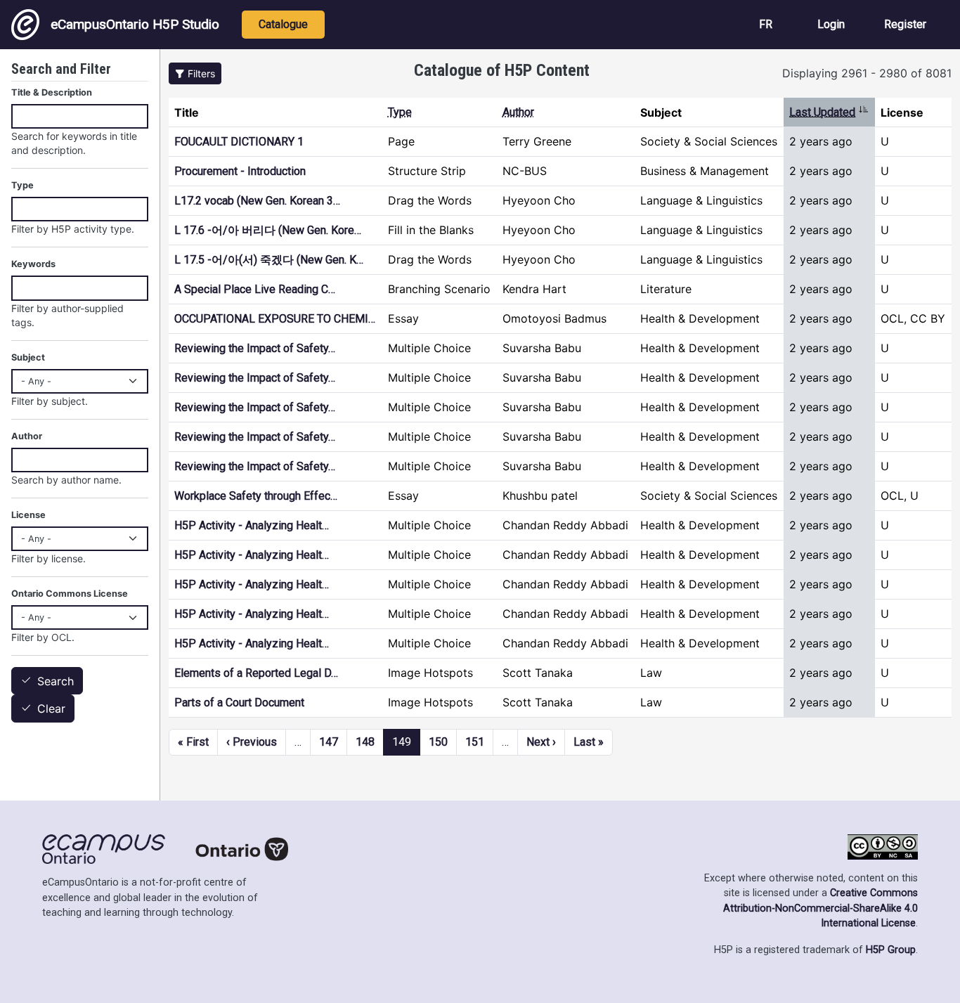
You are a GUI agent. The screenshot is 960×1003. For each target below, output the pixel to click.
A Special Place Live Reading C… (254, 289)
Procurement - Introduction (240, 171)
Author (518, 112)
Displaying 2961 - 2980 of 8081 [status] (867, 73)
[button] (195, 73)
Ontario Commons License (69, 593)
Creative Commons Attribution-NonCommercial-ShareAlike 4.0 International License (820, 908)
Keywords (33, 264)
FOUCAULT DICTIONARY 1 (239, 141)
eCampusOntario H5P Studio (135, 24)
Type (400, 112)
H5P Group (891, 950)
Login (831, 24)
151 (474, 742)
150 (438, 742)
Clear (51, 709)
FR (765, 24)
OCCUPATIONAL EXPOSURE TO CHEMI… (274, 318)
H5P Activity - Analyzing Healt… (251, 525)
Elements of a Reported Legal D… (256, 673)
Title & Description (51, 92)
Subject (28, 357)
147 (328, 742)
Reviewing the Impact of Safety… (254, 348)
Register (905, 24)
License (28, 515)
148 (365, 742)
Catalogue (283, 24)
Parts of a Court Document (239, 702)
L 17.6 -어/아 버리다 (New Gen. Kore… (267, 230)
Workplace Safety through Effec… (255, 496)
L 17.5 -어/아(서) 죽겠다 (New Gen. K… (268, 259)
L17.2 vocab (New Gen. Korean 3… (257, 200)
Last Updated (829, 112)
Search (55, 681)
